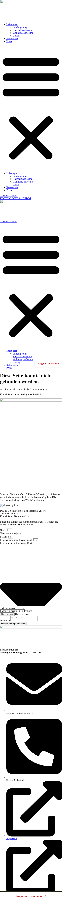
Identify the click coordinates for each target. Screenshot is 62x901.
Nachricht (5, 620)
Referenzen (12, 38)
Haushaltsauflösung (22, 30)
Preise (9, 41)
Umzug (16, 35)
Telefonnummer (8, 533)
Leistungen (11, 24)
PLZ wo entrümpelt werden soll (16, 540)
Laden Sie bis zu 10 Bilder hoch (16, 611)
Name (3, 530)
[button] (31, 107)
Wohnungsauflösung (23, 32)
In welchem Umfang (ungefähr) (16, 543)
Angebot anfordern (48, 363)
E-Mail (4, 536)
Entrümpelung (20, 27)
